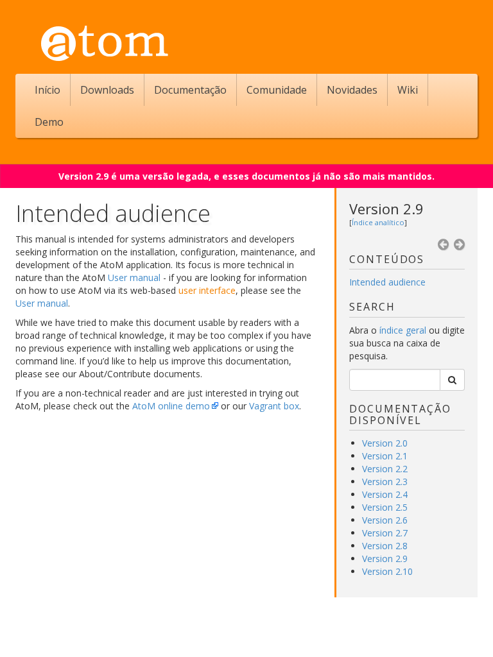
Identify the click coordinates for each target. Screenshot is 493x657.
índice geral (402, 330)
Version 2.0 (385, 443)
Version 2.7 (385, 533)
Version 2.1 (385, 456)
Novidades (352, 90)
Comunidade (276, 90)
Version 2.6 (385, 520)
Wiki (407, 90)
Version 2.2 (385, 469)
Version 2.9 (386, 208)
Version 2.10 (387, 571)
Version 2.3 (385, 481)
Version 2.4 (385, 494)
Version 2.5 (385, 507)
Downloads (107, 90)
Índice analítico (378, 222)
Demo (49, 122)
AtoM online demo (171, 406)
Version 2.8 (385, 546)
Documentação (190, 90)
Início (47, 90)
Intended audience (387, 282)
